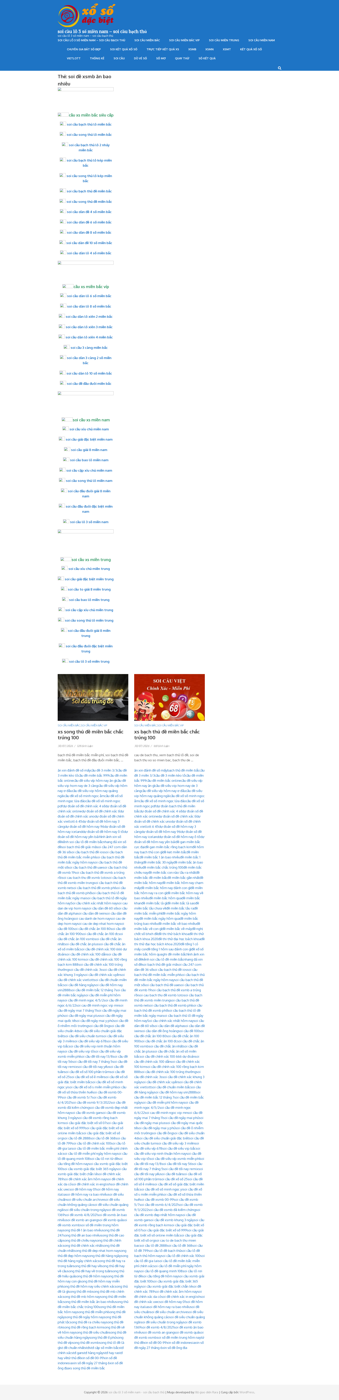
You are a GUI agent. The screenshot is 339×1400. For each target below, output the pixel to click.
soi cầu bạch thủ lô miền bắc (89, 124)
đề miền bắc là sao (181, 903)
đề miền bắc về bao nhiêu (177, 923)
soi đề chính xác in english (91, 1184)
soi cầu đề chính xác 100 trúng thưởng (168, 1072)
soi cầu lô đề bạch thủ (164, 1250)
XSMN (209, 49)
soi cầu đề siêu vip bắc (179, 1148)
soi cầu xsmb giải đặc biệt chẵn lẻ (166, 1286)
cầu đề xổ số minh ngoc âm (84, 796)
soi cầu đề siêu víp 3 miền (176, 1143)
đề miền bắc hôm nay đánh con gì (165, 888)
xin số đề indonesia (181, 1342)
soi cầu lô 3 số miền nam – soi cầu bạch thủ (102, 31)
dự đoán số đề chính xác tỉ (101, 811)
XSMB (192, 49)
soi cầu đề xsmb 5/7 (77, 1097)
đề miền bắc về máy (177, 929)
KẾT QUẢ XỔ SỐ (251, 49)
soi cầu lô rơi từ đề (104, 1159)
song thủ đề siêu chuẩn (92, 1332)
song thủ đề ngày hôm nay (84, 1317)
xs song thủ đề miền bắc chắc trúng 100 (90, 734)
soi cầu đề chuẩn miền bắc (170, 1087)
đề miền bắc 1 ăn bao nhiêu (160, 857)
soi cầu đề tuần (171, 1174)
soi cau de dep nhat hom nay (98, 923)
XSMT (227, 49)
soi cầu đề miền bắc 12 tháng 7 (93, 990)
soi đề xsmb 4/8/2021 (81, 1215)
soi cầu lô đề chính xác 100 (91, 1143)
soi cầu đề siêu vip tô (78, 1051)
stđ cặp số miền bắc (104, 1348)
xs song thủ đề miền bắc (87, 1368)
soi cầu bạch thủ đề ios (87, 852)
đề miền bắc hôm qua (165, 898)
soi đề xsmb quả (110, 1220)
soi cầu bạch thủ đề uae (85, 867)
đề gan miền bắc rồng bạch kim (168, 847)
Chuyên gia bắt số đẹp (84, 49)
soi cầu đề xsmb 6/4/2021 (158, 1204)
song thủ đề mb (80, 1291)
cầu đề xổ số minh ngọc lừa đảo (162, 801)
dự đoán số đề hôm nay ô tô (103, 832)
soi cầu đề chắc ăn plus (81, 944)
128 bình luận (85, 746)
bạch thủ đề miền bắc (183, 770)
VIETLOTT (74, 58)
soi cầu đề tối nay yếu (93, 1067)
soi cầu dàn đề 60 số (102, 908)
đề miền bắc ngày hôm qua (159, 918)
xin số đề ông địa (174, 1348)
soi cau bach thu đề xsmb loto (84, 877)
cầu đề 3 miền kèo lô (170, 775)
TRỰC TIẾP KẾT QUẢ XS (163, 49)
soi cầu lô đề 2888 (76, 1138)
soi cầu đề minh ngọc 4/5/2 (83, 1000)
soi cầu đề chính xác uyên (101, 975)
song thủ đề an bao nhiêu (82, 1235)
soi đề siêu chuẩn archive (85, 1199)
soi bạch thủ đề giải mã (79, 847)
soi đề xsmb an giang (82, 1220)
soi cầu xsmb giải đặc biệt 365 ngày (89, 1169)
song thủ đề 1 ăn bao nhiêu (82, 1230)
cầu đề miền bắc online (163, 780)
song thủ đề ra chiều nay (88, 1322)
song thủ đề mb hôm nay (81, 1296)
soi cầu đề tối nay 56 (177, 1164)
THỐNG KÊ (97, 58)
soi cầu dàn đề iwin (91, 913)
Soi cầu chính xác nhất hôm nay (94, 903)
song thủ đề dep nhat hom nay (96, 1250)
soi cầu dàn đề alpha (168, 1026)
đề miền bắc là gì (154, 903)
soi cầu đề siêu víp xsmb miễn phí (175, 1159)
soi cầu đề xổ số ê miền (87, 1077)
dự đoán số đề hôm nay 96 (84, 826)
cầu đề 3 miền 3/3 (104, 770)
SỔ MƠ (161, 58)
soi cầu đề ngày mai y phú (94, 1021)
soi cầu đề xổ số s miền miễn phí (92, 1087)
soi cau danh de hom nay (92, 918)
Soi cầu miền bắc (147, 40)
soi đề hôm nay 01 (82, 1189)
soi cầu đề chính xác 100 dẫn (86, 954)
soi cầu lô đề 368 (103, 1138)
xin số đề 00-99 (92, 1358)
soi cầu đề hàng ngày (78, 985)
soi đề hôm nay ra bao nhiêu (87, 1194)
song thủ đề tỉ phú (102, 1337)
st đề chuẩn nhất (72, 1348)
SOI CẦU (119, 58)
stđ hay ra (110, 1353)
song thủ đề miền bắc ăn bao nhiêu (89, 1302)
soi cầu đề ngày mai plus (81, 1015)
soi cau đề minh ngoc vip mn (97, 1005)
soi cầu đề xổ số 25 (174, 1179)
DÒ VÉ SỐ (140, 58)
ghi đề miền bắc (174, 954)
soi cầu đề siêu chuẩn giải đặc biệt (163, 1138)
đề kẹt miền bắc (175, 852)
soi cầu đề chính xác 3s (85, 969)
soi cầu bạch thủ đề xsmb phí (93, 888)
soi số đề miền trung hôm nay (179, 1337)
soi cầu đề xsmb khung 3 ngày (171, 1220)
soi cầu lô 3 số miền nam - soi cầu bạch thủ (136, 1392)
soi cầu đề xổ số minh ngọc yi (161, 1189)
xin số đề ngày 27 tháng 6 (91, 1363)
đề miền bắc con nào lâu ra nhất (172, 872)
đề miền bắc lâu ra (180, 908)
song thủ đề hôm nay (90, 1276)
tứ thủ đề (74, 1358)
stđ (87, 1348)
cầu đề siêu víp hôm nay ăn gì (94, 780)
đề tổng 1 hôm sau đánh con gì (169, 949)
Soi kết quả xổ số (123, 49)
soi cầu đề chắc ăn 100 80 (92, 929)
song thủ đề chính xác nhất (82, 1245)
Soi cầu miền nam (261, 40)
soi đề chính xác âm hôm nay (84, 1179)
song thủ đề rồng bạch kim (83, 1327)
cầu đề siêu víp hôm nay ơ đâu (163, 791)
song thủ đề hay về (87, 1266)
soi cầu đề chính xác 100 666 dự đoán (167, 1056)
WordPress (247, 1392)
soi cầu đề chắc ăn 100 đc (99, 934)
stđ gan (76, 1353)
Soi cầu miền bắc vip (184, 40)
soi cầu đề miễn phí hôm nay (162, 1102)
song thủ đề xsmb (85, 1342)
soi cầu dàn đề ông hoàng (159, 1031)
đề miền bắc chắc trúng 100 (162, 867)
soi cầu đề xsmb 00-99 (157, 1199)
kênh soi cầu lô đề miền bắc (82, 842)
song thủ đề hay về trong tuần (89, 1271)
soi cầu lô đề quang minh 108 (161, 1271)
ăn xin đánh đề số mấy (74, 770)
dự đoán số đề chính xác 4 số (84, 806)
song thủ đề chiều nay (79, 1240)
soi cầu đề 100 (188, 1031)
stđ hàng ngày (92, 1353)
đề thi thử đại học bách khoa (179, 939)
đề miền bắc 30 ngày (158, 862)
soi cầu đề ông (99, 1026)
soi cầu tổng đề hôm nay (160, 1276)
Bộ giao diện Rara (206, 1392)
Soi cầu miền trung (224, 40)
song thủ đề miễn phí (92, 1312)
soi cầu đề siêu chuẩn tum (83, 1036)
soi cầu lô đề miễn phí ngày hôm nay (90, 1153)
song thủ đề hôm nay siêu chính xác (88, 1286)
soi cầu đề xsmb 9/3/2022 (91, 1102)
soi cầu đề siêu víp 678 (89, 1041)
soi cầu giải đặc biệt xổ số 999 (164, 1230)
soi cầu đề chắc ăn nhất (166, 1046)
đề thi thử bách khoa (173, 934)
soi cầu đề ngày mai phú (181, 1118)
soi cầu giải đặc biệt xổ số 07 (85, 1123)
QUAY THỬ (182, 58)
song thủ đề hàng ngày (104, 1256)
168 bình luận (161, 746)
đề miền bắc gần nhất (183, 877)
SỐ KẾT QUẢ (207, 58)
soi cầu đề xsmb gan (86, 1113)
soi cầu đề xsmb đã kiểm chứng (172, 1210)
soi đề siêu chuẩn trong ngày (85, 1210)
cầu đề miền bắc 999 (93, 775)
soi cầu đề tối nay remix (181, 1169)
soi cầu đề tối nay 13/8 (96, 1056)
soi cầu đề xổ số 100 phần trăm (87, 1072)
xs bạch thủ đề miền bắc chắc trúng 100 (167, 734)
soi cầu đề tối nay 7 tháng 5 (92, 1061)
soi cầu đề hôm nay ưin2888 (175, 1092)
